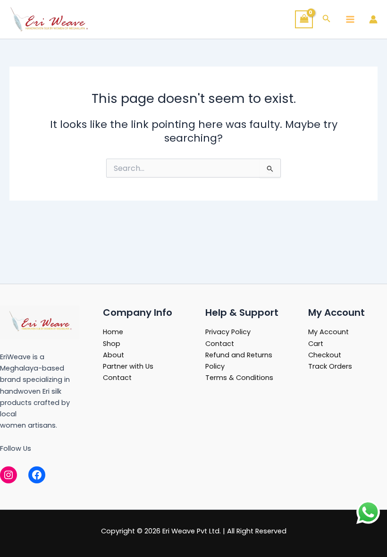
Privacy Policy (228, 332)
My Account (328, 332)
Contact (117, 377)
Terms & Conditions (239, 377)
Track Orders (330, 366)
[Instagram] (8, 474)
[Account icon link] (373, 19)
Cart (315, 343)
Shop (111, 343)
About (113, 355)
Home (113, 332)
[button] (326, 19)
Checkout (324, 355)
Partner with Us (128, 366)
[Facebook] (36, 474)
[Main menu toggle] (350, 19)
